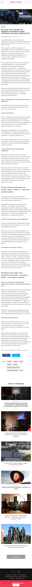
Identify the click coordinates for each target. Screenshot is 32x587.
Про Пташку (9, 574)
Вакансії (15, 574)
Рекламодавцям (22, 574)
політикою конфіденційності (18, 583)
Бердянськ (9, 361)
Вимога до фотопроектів (12, 576)
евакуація (15, 361)
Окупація (15, 364)
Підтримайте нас (20, 578)
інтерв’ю (21, 361)
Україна (21, 370)
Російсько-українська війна (12, 370)
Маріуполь (9, 364)
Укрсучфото (12, 578)
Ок (16, 585)
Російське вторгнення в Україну (13, 367)
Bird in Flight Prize (23, 576)
